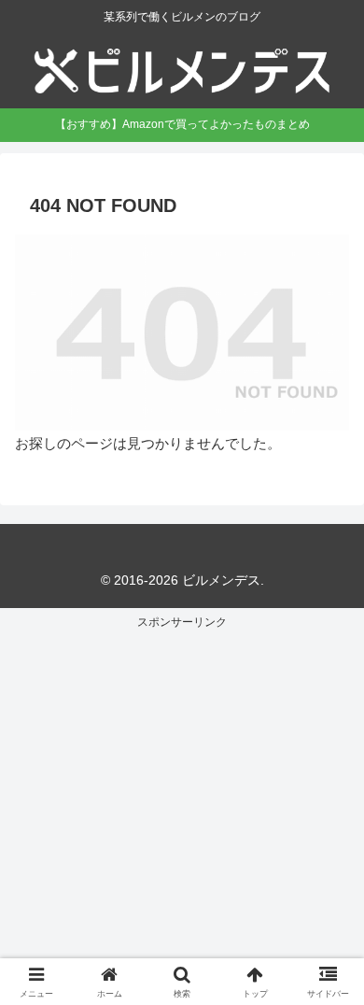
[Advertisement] (182, 815)
